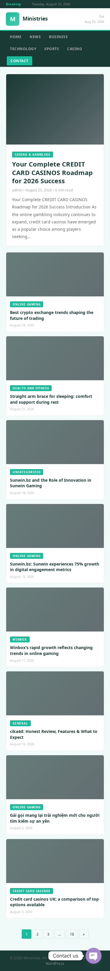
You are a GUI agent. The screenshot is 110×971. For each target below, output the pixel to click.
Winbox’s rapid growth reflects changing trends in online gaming (51, 650)
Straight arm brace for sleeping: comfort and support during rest (51, 399)
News (35, 36)
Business (58, 36)
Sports (51, 48)
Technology (23, 48)
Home (15, 36)
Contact (19, 60)
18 (72, 934)
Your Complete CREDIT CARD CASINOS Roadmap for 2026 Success (52, 172)
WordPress (55, 963)
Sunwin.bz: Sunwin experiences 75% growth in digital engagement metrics (54, 567)
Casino (74, 48)
